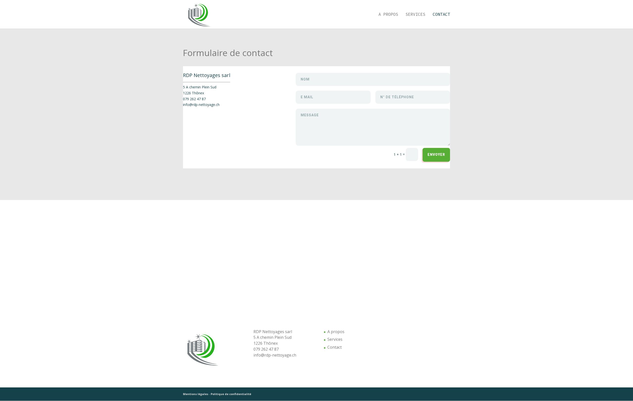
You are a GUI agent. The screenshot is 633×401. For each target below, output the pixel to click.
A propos (388, 15)
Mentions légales (195, 394)
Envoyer (436, 154)
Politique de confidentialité (231, 394)
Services (415, 15)
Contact (441, 15)
